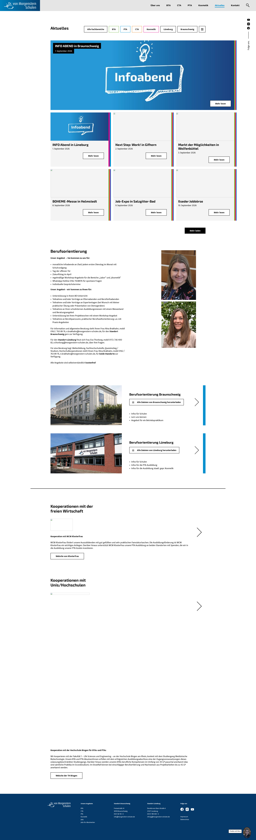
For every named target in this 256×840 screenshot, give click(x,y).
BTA (168, 5)
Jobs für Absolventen (88, 822)
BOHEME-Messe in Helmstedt (74, 201)
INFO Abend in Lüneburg (70, 144)
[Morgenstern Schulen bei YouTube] (248, 20)
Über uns (155, 5)
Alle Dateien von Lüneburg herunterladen (156, 450)
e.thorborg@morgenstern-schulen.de (71, 343)
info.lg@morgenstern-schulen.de (158, 816)
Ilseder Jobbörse (190, 201)
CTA (179, 5)
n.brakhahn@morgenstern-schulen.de (83, 331)
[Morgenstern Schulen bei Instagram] (248, 24)
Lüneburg (168, 29)
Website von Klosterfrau (67, 556)
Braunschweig (187, 29)
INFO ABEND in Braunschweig (77, 46)
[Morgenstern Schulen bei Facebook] (248, 28)
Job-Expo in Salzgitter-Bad (135, 201)
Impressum (184, 816)
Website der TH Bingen (66, 776)
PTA (190, 5)
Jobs (82, 819)
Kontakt (235, 5)
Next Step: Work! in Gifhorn (135, 144)
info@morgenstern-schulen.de (124, 816)
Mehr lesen (220, 104)
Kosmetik (203, 5)
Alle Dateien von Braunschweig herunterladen (159, 402)
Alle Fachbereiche (95, 29)
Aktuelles (219, 5)
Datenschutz (184, 819)
